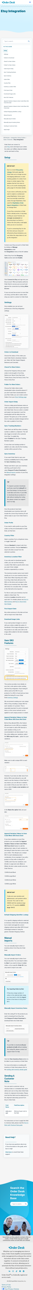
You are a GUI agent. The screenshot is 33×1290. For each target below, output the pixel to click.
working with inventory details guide (17, 1069)
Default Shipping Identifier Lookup (12, 111)
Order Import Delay (8, 68)
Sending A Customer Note (10, 126)
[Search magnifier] (29, 41)
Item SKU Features (8, 97)
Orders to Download (9, 57)
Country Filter (7, 83)
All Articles (7, 137)
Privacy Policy (6, 1287)
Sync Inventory (7, 75)
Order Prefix (7, 79)
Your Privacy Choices (11, 1289)
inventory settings (13, 697)
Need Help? (7, 129)
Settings (6, 54)
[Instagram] (13, 1271)
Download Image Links (10, 94)
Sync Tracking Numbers (10, 72)
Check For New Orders (9, 61)
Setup (5, 50)
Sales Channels (8, 139)
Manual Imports (8, 115)
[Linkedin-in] (9, 1271)
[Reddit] (23, 1271)
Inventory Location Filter (10, 86)
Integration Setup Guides (18, 137)
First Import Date (8, 90)
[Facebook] (20, 1271)
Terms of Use (6, 1285)
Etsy (8, 147)
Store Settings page (20, 397)
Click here (8, 1152)
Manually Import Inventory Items (12, 122)
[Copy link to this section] (11, 157)
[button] (30, 2)
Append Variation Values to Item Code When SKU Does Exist (16, 107)
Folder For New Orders (9, 65)
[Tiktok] (16, 1271)
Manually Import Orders (10, 118)
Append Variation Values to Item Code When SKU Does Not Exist (16, 101)
